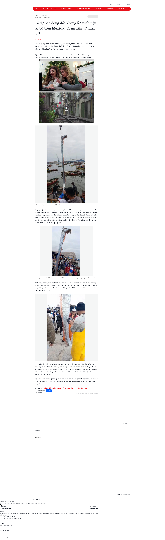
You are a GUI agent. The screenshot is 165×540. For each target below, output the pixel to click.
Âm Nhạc (43, 513)
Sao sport (121, 8)
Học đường (69, 513)
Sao (36, 8)
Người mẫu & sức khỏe (60, 513)
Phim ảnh (110, 8)
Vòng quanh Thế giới (43, 15)
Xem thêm (37, 437)
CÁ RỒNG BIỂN (81, 393)
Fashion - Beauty (66, 8)
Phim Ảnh (47, 513)
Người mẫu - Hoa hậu (49, 8)
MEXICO (96, 393)
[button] (92, 16)
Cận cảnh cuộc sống (84, 8)
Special (90, 513)
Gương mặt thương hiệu (77, 513)
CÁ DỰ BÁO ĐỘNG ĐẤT (89, 393)
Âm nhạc (99, 8)
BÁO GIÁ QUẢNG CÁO (123, 494)
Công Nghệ (86, 513)
